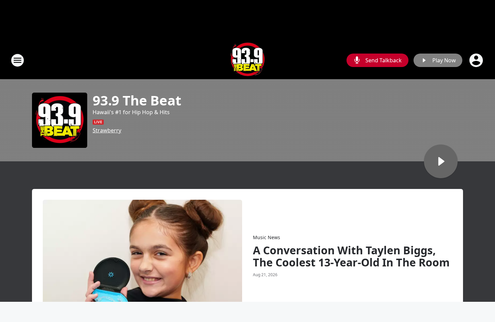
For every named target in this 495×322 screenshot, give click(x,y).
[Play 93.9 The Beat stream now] (59, 120)
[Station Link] (247, 60)
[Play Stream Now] (441, 161)
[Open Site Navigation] (17, 60)
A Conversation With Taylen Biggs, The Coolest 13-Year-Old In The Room (351, 256)
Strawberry (107, 130)
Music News (266, 237)
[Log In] (476, 60)
